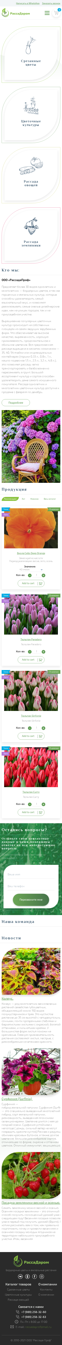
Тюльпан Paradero (31, 639)
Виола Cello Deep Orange (31, 553)
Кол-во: (20, 574)
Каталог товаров (18, 1284)
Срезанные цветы (18, 1289)
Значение (29, 566)
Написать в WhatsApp (28, 3)
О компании (47, 1284)
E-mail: (34, 1327)
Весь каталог (50, 499)
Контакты (46, 1289)
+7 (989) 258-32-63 (33, 1316)
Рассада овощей (18, 1299)
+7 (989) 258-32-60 (33, 1311)
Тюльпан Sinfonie (31, 715)
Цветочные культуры (18, 1294)
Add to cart (28, 583)
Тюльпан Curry (31, 791)
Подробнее (15, 402)
